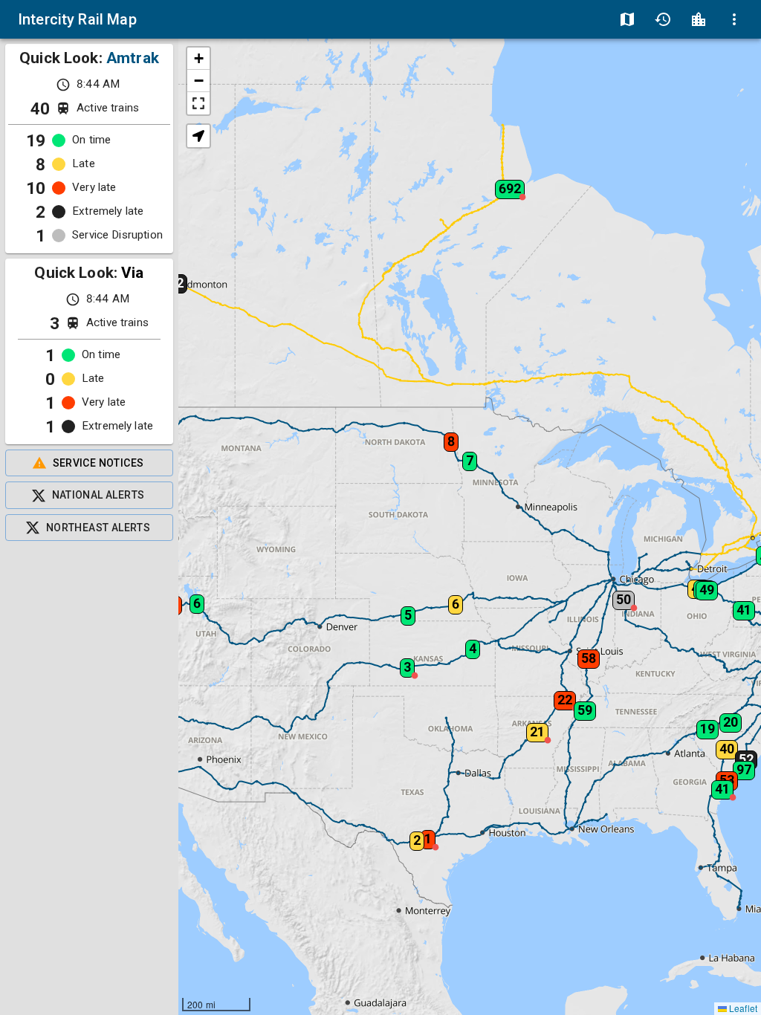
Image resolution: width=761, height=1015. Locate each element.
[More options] (734, 19)
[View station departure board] (698, 19)
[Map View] (627, 19)
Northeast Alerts (98, 528)
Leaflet (742, 1008)
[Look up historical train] (663, 19)
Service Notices (98, 463)
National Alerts (98, 495)
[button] (739, 754)
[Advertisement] (89, 778)
